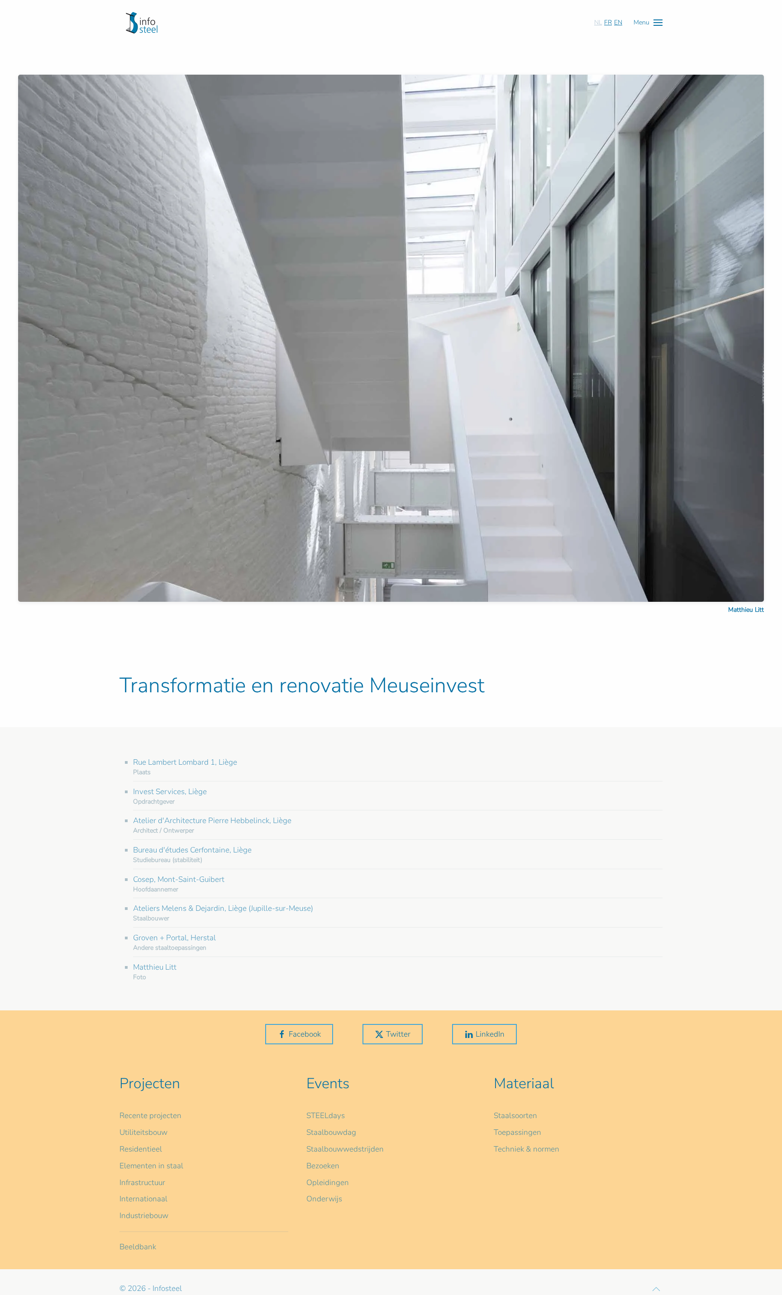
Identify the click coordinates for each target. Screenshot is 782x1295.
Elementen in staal (151, 1166)
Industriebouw (143, 1215)
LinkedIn (490, 1034)
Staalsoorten (515, 1115)
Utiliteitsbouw (143, 1132)
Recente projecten (150, 1115)
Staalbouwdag (331, 1132)
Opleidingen (327, 1182)
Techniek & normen (526, 1149)
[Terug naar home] (141, 22)
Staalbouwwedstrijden (345, 1149)
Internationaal (143, 1199)
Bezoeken (322, 1166)
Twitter (398, 1034)
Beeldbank (137, 1247)
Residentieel (140, 1149)
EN (618, 22)
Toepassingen (517, 1132)
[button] (648, 22)
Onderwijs (324, 1199)
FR (608, 22)
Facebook (305, 1034)
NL (598, 22)
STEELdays (325, 1115)
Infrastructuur (142, 1182)
